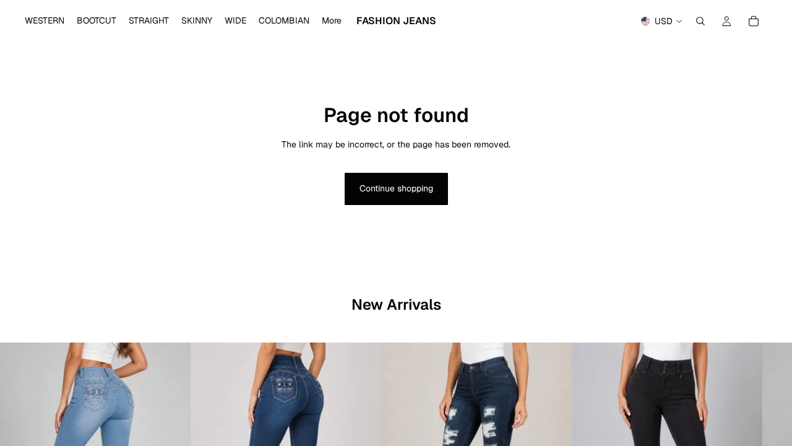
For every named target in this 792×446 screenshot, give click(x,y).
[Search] (700, 21)
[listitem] (332, 21)
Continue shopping (396, 188)
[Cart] (753, 21)
